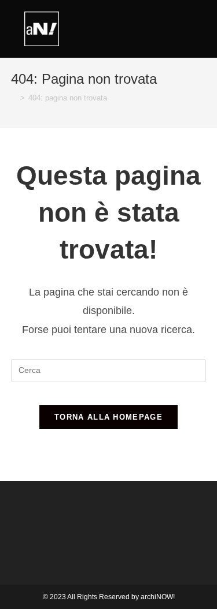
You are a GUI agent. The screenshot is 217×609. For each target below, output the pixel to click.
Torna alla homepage (108, 417)
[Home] (14, 98)
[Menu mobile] (214, 26)
